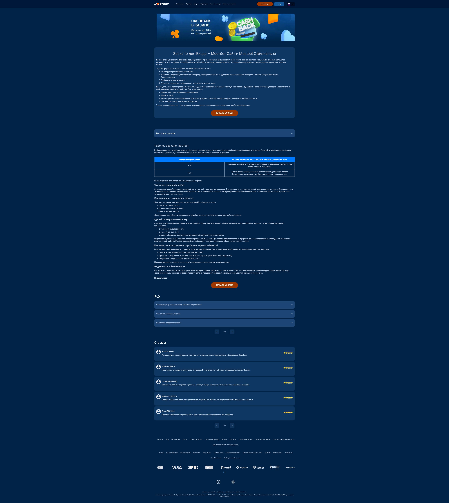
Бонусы (196, 4)
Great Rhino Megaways (233, 452)
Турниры (189, 4)
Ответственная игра (246, 439)
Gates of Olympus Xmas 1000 (252, 452)
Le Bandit (268, 452)
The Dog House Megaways (232, 458)
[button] (223, 472)
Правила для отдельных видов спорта (226, 445)
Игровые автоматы (229, 4)
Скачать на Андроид (212, 439)
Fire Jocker (196, 452)
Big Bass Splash (185, 452)
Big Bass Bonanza (172, 452)
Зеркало (160, 439)
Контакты (233, 439)
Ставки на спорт (215, 4)
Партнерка (204, 4)
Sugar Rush (288, 452)
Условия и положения (262, 439)
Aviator (161, 452)
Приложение (180, 4)
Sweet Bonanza (216, 458)
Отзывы (224, 439)
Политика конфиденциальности (283, 439)
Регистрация (175, 439)
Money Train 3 (277, 452)
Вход (167, 439)
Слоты (185, 439)
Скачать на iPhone (196, 439)
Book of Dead (207, 452)
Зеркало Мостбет (224, 113)
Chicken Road (218, 452)
